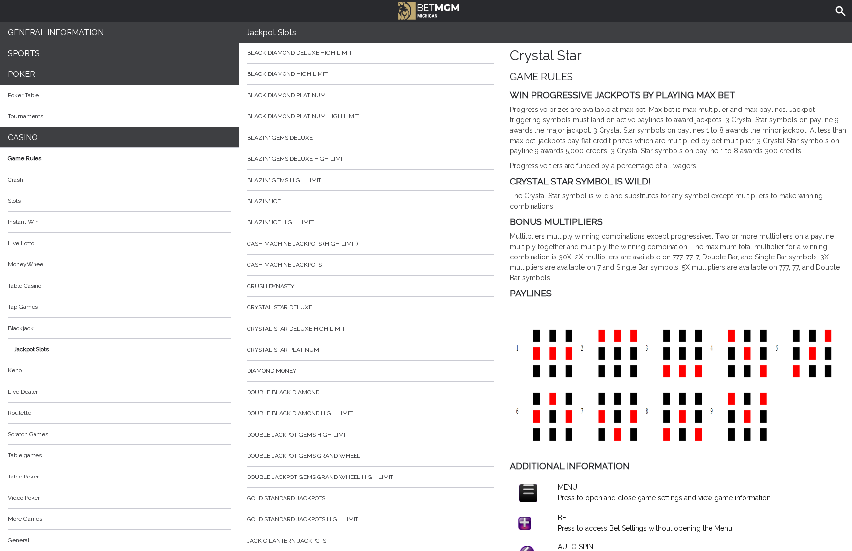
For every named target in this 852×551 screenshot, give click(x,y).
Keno (15, 370)
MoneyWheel (26, 264)
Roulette (19, 412)
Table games (25, 455)
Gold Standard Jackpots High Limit (302, 519)
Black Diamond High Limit (287, 74)
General (18, 540)
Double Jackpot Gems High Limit (298, 434)
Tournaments (25, 116)
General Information (56, 32)
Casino (23, 137)
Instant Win (23, 222)
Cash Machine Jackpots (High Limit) (302, 243)
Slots (14, 200)
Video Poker (24, 497)
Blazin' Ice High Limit (280, 222)
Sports (24, 53)
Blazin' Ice (264, 201)
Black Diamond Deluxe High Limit (299, 52)
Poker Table (23, 95)
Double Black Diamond (283, 392)
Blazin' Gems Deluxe (280, 137)
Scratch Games (28, 434)
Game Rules (24, 158)
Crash (15, 179)
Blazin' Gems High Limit (284, 180)
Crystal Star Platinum (283, 349)
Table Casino (24, 285)
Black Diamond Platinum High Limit (303, 116)
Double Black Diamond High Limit (300, 413)
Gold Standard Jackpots (286, 498)
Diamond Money (271, 370)
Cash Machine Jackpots (284, 264)
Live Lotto (21, 243)
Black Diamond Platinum (286, 95)
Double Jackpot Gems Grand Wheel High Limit (320, 477)
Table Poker (23, 476)
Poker (21, 74)
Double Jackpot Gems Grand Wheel (303, 455)
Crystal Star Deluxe (279, 307)
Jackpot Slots (31, 349)
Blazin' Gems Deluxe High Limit (296, 158)
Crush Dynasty (270, 286)
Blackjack (21, 328)
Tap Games (23, 306)
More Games (25, 518)
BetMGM (426, 10)
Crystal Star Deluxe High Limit (296, 328)
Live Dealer (23, 391)
